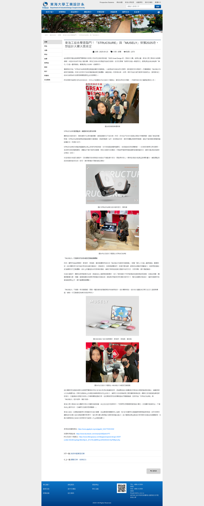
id (135, 493)
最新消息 (53, 35)
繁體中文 (158, 2)
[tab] (52, 42)
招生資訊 (74, 12)
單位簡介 (46, 485)
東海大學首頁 (129, 2)
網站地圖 (120, 2)
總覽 (59, 35)
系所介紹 (49, 12)
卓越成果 (113, 12)
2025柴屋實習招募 (78, 454)
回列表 (154, 471)
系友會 (136, 12)
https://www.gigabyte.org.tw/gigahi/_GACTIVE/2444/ (96, 429)
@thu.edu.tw (140, 493)
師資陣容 (62, 12)
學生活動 (95, 489)
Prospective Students (107, 2)
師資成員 (46, 493)
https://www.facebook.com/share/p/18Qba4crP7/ (93, 434)
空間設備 (100, 12)
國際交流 (125, 12)
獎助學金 (95, 485)
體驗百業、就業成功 (78, 460)
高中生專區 (148, 2)
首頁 (46, 35)
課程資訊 (87, 12)
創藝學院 (139, 2)
